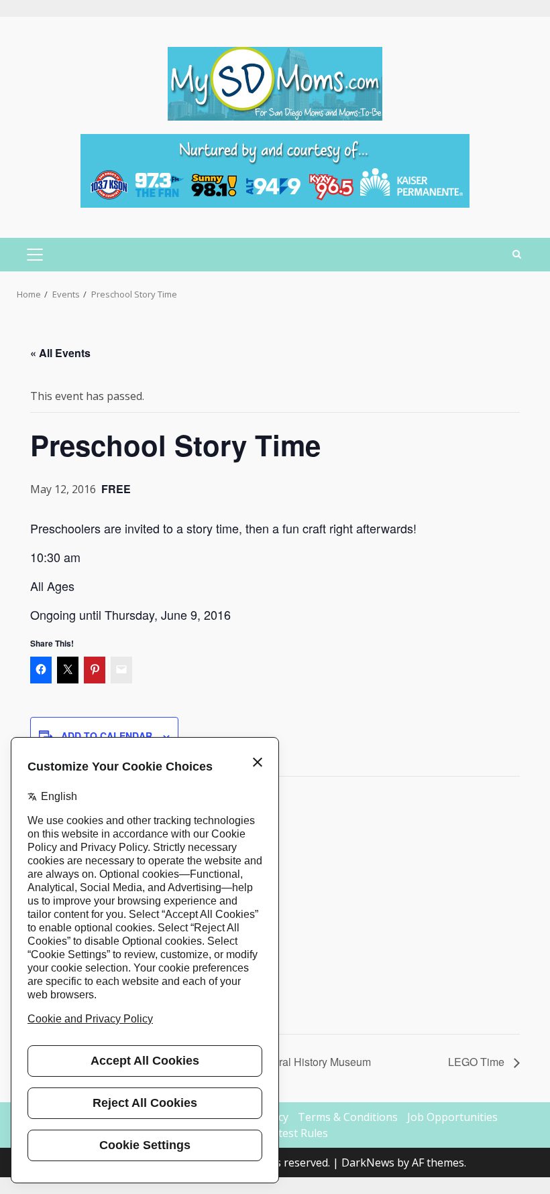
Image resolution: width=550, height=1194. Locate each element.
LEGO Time (477, 1061)
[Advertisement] (275, 169)
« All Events (60, 352)
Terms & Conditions (348, 1117)
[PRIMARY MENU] (34, 254)
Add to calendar (106, 735)
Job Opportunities (452, 1117)
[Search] (516, 254)
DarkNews (367, 1162)
